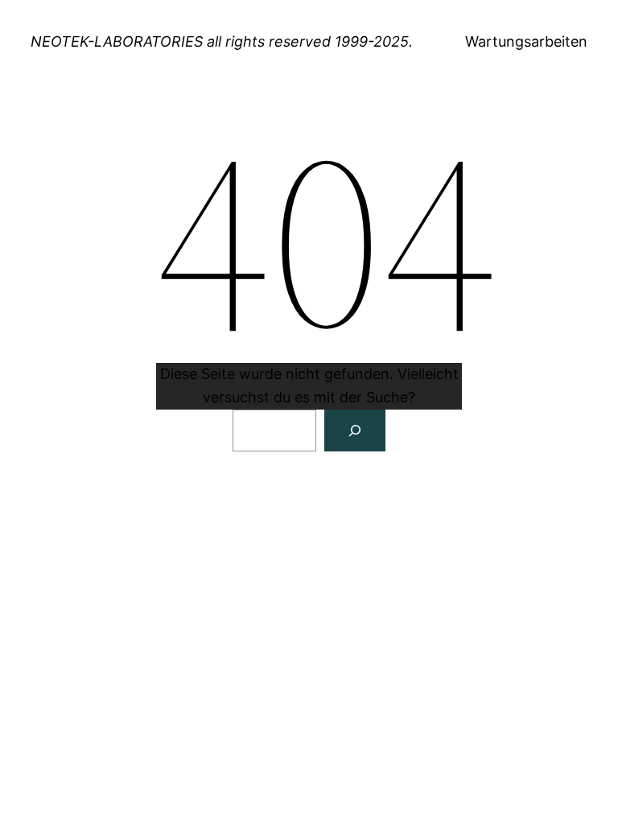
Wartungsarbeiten (526, 41)
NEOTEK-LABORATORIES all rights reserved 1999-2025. (222, 41)
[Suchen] (354, 430)
